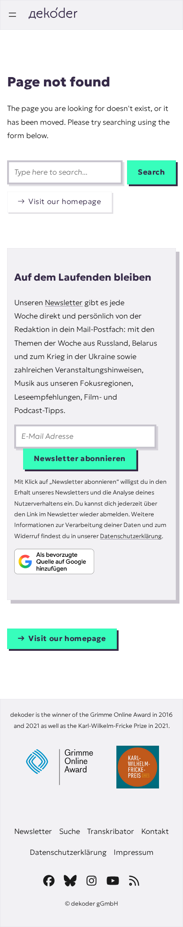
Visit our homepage (64, 201)
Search (151, 172)
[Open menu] (12, 14)
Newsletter (64, 302)
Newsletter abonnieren (79, 458)
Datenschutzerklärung (131, 536)
